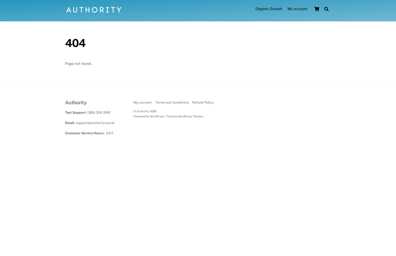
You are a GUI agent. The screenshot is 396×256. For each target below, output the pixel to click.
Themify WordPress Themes (184, 116)
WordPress (157, 116)
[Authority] (93, 12)
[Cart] (316, 9)
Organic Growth (269, 9)
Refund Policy (203, 102)
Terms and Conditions (172, 102)
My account (298, 9)
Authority (143, 111)
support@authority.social (95, 123)
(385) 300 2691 (99, 112)
